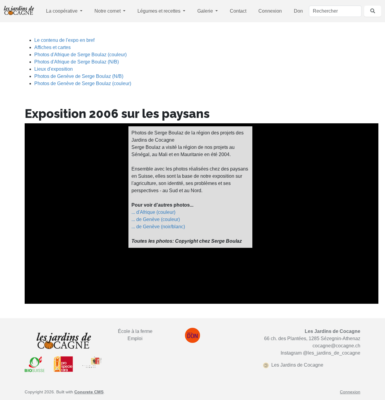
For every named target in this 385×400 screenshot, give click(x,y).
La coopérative (62, 11)
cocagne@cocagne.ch (336, 345)
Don (298, 11)
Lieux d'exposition (53, 69)
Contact (238, 11)
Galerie (205, 11)
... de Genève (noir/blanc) (158, 226)
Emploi (135, 338)
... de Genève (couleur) (155, 219)
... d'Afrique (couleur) (153, 212)
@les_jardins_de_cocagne (331, 352)
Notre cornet (108, 11)
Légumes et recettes (159, 11)
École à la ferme (135, 331)
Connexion (270, 11)
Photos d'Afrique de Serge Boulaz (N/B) (76, 61)
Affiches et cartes (52, 47)
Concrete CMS (88, 391)
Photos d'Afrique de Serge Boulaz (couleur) (80, 54)
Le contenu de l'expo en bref (64, 40)
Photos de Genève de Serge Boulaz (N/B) (78, 76)
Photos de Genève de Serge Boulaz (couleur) (82, 83)
